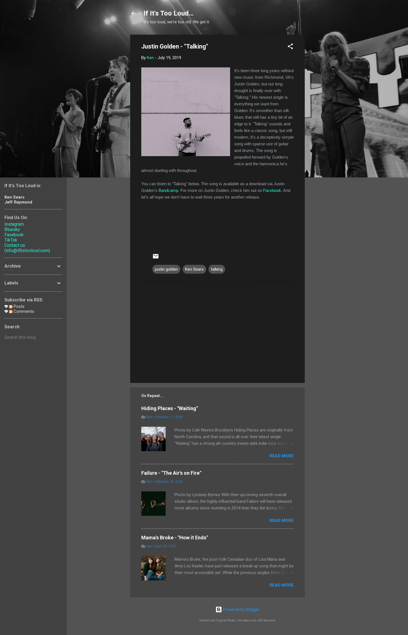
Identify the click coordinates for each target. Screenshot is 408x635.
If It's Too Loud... (168, 13)
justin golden (166, 269)
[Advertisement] (327, 118)
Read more (282, 455)
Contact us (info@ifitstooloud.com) (27, 248)
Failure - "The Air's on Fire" (171, 473)
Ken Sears (194, 269)
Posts (18, 306)
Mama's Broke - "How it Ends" (174, 537)
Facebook (272, 190)
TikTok (10, 240)
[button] (290, 47)
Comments (23, 311)
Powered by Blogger (241, 609)
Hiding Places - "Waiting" (169, 408)
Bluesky (12, 229)
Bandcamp (168, 190)
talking (217, 269)
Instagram (14, 224)
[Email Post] (155, 258)
